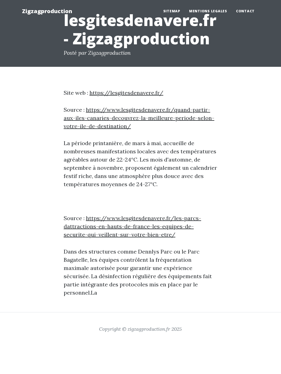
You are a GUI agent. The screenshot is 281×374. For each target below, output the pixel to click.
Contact (245, 11)
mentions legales (208, 11)
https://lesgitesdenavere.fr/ (126, 92)
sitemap (171, 11)
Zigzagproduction (47, 11)
